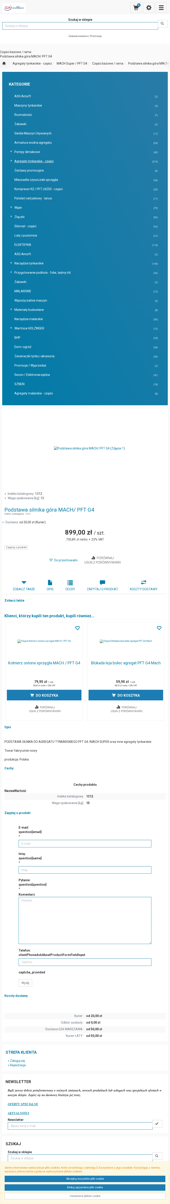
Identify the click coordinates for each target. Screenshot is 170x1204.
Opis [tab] (50, 589)
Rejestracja (18, 1065)
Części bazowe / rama (107, 63)
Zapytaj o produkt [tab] (102, 589)
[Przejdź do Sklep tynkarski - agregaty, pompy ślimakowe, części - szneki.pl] (4, 64)
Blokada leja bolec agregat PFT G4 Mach (126, 663)
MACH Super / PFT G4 (72, 63)
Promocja (96, 36)
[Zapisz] (157, 1124)
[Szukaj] (163, 23)
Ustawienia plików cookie (85, 1196)
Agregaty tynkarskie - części (32, 63)
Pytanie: (32, 882)
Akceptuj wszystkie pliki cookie (85, 1178)
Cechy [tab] (70, 589)
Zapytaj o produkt (16, 547)
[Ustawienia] (148, 7)
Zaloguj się (17, 1061)
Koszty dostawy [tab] (143, 589)
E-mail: (30, 830)
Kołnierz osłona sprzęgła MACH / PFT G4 (44, 663)
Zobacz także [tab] (24, 589)
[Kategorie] (161, 7)
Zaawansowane (78, 36)
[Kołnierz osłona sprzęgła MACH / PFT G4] (44, 641)
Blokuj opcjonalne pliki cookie (85, 1187)
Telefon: (52, 953)
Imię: (30, 856)
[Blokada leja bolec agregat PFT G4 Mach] (126, 641)
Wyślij (25, 983)
